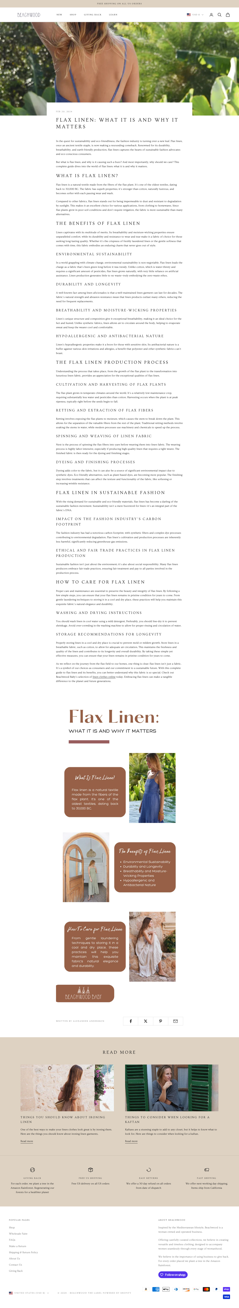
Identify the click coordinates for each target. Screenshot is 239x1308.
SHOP (73, 15)
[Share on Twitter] (145, 1021)
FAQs (12, 1239)
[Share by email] (175, 1021)
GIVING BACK (93, 15)
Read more (27, 1141)
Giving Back (16, 1270)
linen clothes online (104, 676)
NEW (59, 15)
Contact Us (15, 1264)
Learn (113, 15)
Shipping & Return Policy (23, 1252)
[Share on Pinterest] (160, 1021)
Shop (12, 1227)
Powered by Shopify (117, 1293)
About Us (14, 1258)
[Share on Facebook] (130, 1021)
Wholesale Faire (18, 1233)
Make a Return (17, 1246)
